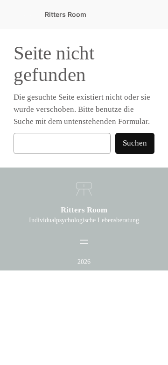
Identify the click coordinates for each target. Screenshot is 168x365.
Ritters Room (65, 14)
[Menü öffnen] (84, 242)
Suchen (135, 143)
